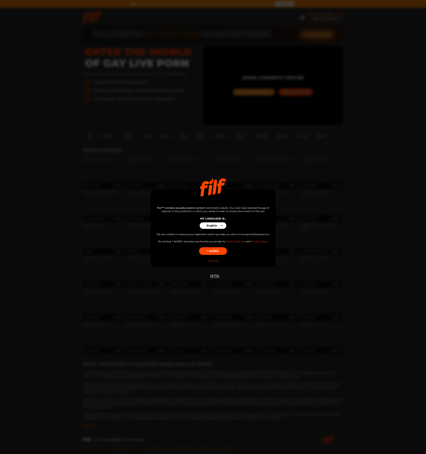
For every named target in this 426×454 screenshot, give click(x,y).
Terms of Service (235, 241)
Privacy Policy (259, 241)
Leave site (213, 260)
